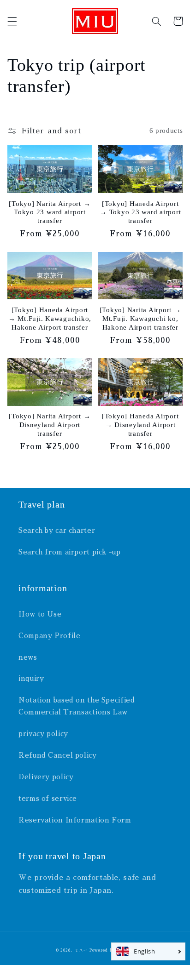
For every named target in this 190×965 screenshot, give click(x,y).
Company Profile (49, 636)
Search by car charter (56, 530)
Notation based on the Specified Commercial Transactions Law (76, 706)
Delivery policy (45, 777)
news (27, 657)
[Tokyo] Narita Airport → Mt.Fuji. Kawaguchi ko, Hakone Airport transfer (140, 318)
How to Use (39, 614)
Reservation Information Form (74, 820)
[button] (12, 21)
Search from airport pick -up (69, 552)
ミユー (81, 950)
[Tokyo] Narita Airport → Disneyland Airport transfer (49, 424)
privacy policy (43, 734)
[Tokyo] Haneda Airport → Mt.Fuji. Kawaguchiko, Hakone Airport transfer (49, 318)
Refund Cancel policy (57, 755)
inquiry (31, 678)
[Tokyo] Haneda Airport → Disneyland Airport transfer (140, 424)
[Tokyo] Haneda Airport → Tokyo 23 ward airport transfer (140, 212)
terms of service (47, 798)
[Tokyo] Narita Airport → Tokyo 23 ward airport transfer (49, 212)
